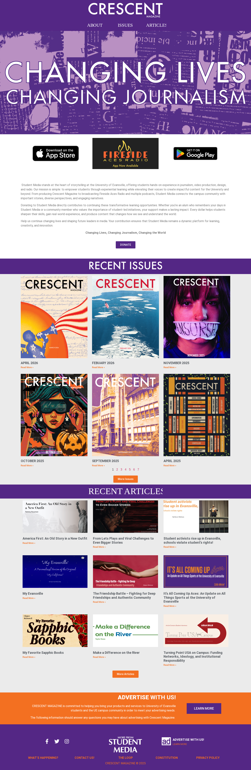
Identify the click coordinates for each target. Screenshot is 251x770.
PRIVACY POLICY (208, 758)
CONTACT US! (84, 758)
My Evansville (33, 593)
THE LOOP (125, 758)
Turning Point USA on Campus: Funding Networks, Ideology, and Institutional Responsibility (193, 656)
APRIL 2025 (172, 461)
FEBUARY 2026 (103, 363)
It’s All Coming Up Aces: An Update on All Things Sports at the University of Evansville (194, 597)
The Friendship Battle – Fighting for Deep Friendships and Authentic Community (124, 595)
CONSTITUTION (167, 758)
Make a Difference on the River (116, 653)
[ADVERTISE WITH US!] (166, 741)
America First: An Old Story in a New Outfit (55, 538)
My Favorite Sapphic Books (43, 653)
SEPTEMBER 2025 (105, 461)
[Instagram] (67, 741)
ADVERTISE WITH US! (188, 739)
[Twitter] (57, 741)
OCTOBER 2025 (32, 461)
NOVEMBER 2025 (176, 363)
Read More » (27, 367)
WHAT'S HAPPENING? (43, 758)
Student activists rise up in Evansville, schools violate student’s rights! (192, 540)
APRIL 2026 (29, 363)
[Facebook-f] (47, 741)
